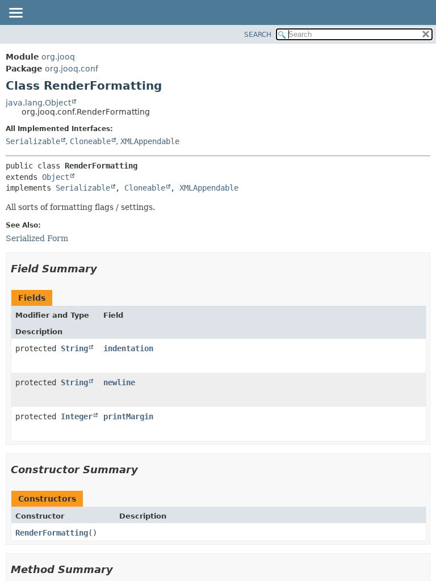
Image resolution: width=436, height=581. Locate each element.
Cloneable (90, 141)
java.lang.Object (38, 102)
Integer (77, 416)
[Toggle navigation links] (15, 14)
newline (119, 382)
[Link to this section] (105, 269)
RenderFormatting (51, 532)
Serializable (33, 141)
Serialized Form (37, 238)
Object (55, 177)
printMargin (128, 416)
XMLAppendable (149, 141)
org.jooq (58, 56)
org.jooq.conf (71, 68)
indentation (128, 348)
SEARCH (257, 35)
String (74, 348)
